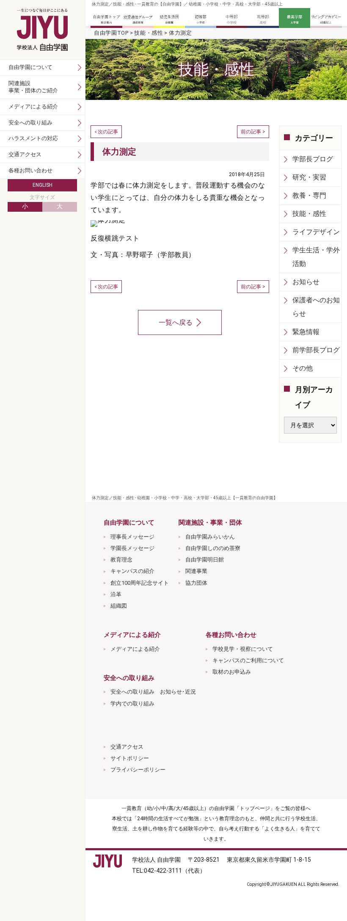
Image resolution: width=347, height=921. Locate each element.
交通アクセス (126, 747)
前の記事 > (253, 132)
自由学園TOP (111, 33)
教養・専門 (309, 195)
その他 (302, 368)
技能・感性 (148, 33)
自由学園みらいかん (210, 537)
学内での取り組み (132, 703)
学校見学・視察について (242, 649)
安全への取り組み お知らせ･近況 (153, 692)
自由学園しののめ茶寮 (212, 548)
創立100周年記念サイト (139, 583)
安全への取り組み (30, 122)
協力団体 (196, 583)
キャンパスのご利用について (248, 660)
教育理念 (121, 559)
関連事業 (196, 571)
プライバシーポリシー (137, 769)
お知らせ (305, 282)
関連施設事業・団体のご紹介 (33, 87)
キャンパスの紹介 (132, 571)
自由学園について (30, 67)
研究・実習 (309, 177)
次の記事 (108, 132)
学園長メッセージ (132, 548)
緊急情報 (305, 332)
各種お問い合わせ (30, 170)
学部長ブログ (312, 159)
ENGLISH (42, 185)
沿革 (115, 594)
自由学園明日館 (204, 559)
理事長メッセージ (132, 537)
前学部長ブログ (316, 350)
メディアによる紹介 (135, 649)
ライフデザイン (316, 232)
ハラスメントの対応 (33, 138)
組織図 (118, 606)
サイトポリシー (129, 758)
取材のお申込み (231, 672)
